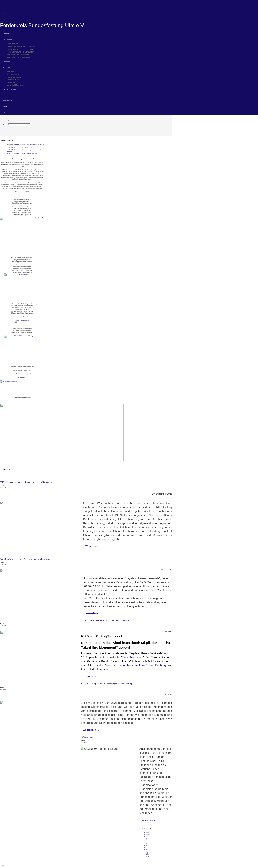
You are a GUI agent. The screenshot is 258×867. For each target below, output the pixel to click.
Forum (5, 95)
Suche (4, 13)
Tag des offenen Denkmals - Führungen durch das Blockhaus (107, 620)
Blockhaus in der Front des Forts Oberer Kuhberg (135, 665)
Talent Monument (132, 657)
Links (4, 112)
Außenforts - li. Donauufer (18, 54)
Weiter (148, 855)
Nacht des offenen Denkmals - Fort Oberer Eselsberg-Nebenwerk (25, 559)
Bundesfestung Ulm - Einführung (21, 46)
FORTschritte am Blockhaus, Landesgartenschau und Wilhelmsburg (26, 482)
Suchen (5, 125)
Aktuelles (11, 71)
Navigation (3, 30)
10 (147, 853)
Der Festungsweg (9, 89)
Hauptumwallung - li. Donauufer (20, 52)
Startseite (6, 34)
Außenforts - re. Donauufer (18, 57)
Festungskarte (13, 44)
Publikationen (7, 101)
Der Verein (6, 67)
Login (4, 8)
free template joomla (6, 864)
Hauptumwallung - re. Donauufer (21, 49)
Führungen (6, 61)
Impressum (6, 19)
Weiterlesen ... (93, 546)
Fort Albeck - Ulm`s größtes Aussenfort (26, 153)
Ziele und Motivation (15, 85)
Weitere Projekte (14, 79)
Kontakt (5, 106)
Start (147, 832)
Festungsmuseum (14, 77)
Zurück (148, 834)
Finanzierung (12, 82)
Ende (147, 857)
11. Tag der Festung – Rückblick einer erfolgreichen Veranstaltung (106, 684)
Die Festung (7, 39)
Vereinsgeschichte (15, 74)
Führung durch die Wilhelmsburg (24, 148)
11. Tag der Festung (88, 737)
